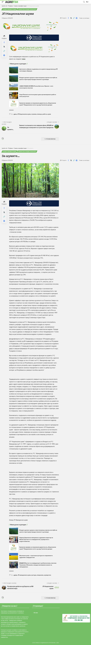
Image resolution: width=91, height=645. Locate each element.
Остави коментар (50, 139)
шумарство (47, 575)
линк (23, 59)
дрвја (15, 575)
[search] (84, 2)
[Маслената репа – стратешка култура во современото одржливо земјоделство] (13, 556)
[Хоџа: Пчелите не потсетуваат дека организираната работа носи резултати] (13, 95)
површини (40, 575)
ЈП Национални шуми (24, 114)
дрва (15, 114)
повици (39, 114)
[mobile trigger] (3, 2)
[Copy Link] (74, 18)
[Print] (76, 18)
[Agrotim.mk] (11, 2)
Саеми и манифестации (9, 9)
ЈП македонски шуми (24, 575)
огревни (33, 114)
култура (33, 575)
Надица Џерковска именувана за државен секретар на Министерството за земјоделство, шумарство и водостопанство (36, 539)
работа (44, 114)
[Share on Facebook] (68, 18)
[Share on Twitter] (71, 18)
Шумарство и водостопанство (27, 9)
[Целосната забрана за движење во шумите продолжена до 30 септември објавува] (13, 70)
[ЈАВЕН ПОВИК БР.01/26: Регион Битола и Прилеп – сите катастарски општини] (13, 87)
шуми (49, 114)
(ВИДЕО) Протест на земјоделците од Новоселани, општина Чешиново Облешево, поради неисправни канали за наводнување (37, 565)
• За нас (35, 612)
